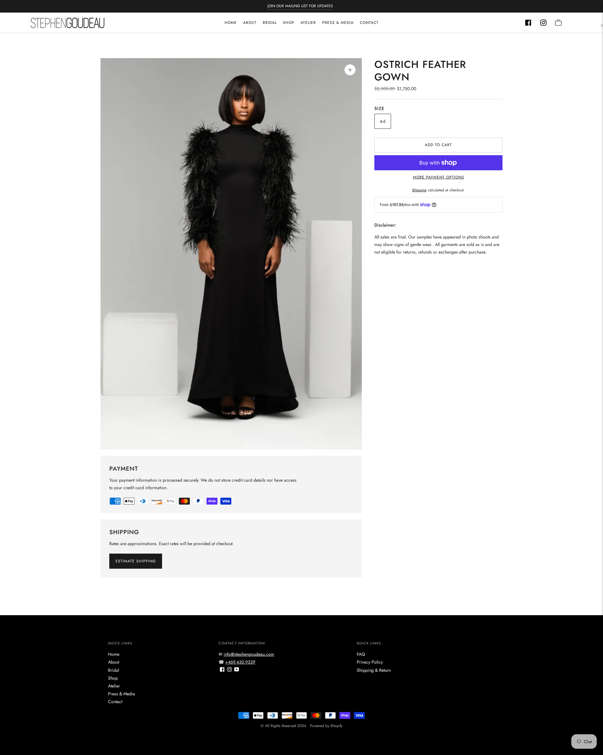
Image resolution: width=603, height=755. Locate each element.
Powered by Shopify (326, 726)
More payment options (438, 177)
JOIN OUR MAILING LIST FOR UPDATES (300, 6)
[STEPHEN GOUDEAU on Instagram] (229, 670)
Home (231, 22)
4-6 (383, 121)
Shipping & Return (374, 670)
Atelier (308, 22)
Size (379, 108)
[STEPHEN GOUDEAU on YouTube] (236, 670)
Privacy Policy (370, 662)
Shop (288, 22)
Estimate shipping (136, 561)
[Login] (528, 23)
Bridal (270, 22)
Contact (369, 22)
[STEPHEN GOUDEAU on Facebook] (222, 670)
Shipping (419, 190)
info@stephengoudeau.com (249, 654)
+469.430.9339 (240, 662)
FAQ (361, 654)
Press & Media (338, 22)
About (250, 22)
